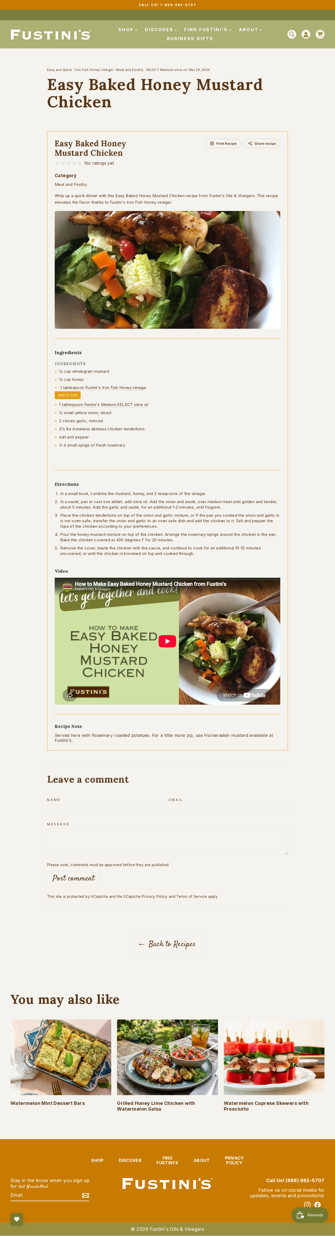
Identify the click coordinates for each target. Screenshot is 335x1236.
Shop (127, 29)
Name (53, 800)
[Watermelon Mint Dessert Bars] (60, 1057)
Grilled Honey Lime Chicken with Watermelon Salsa (156, 1106)
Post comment (74, 878)
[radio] (57, 163)
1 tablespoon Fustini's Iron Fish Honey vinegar (103, 387)
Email (176, 800)
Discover (160, 29)
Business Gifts (190, 38)
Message (58, 824)
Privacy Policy (155, 896)
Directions (67, 484)
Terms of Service (191, 896)
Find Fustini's (207, 29)
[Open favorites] (16, 1219)
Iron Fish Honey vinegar (94, 70)
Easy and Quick (59, 70)
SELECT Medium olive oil (166, 70)
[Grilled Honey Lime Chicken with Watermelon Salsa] (167, 1057)
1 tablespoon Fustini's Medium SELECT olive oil (103, 404)
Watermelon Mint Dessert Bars (47, 1103)
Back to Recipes (171, 944)
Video (61, 571)
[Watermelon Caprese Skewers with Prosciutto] (274, 1057)
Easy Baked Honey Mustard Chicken (90, 148)
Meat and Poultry (129, 70)
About (249, 29)
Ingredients (68, 352)
